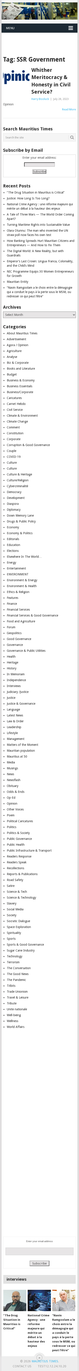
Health (11, 656)
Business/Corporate (20, 392)
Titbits (11, 985)
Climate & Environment (22, 415)
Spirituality (14, 933)
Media (11, 762)
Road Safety (15, 880)
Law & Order (15, 721)
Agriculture (14, 351)
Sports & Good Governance (25, 944)
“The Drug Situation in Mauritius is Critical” (36, 192)
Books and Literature (21, 368)
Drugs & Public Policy (21, 521)
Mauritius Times (45, 1361)
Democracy (14, 492)
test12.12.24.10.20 (52, 1366)
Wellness (12, 1021)
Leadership (14, 727)
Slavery (11, 903)
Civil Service (15, 409)
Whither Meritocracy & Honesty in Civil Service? (51, 81)
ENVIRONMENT (18, 574)
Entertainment (16, 568)
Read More (69, 109)
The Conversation (19, 968)
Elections (13, 550)
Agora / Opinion (17, 345)
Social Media (15, 909)
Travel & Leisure (17, 997)
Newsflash (13, 780)
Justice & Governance (21, 703)
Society (11, 915)
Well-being (14, 1015)
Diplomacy (14, 509)
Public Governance (19, 838)
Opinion (12, 803)
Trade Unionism (17, 991)
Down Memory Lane (20, 515)
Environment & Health (22, 586)
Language (13, 709)
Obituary (12, 786)
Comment (13, 427)
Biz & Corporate (18, 362)
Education (13, 545)
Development (16, 498)
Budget (12, 374)
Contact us (22, 1366)
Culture (12, 462)
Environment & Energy (22, 580)
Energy (11, 562)
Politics (11, 827)
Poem (10, 815)
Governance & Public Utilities (26, 650)
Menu (10, 28)
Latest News (15, 715)
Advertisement (16, 339)
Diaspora (13, 503)
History (11, 668)
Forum (11, 627)
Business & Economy (21, 380)
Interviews (14, 686)
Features (12, 598)
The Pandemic (16, 980)
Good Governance (19, 639)
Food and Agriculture (21, 621)
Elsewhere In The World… (24, 556)
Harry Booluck (40, 99)
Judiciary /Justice (18, 692)
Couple (11, 451)
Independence (16, 680)
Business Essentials (19, 386)
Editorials (13, 539)
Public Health (16, 844)
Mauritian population (21, 750)
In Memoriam (16, 674)
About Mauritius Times (22, 333)
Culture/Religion (18, 480)
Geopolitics (14, 633)
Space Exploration (19, 927)
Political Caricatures (20, 821)
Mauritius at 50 (17, 756)
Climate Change (17, 421)
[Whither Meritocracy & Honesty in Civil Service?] (16, 77)
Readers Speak (17, 862)
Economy (13, 527)
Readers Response (19, 856)
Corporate (13, 439)
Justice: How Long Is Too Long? (28, 198)
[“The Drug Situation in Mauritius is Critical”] (14, 1300)
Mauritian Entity (17, 281)
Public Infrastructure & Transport (29, 850)
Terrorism (13, 962)
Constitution (15, 433)
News (10, 774)
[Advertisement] (40, 38)
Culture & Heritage (19, 474)
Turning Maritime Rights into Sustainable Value (38, 224)
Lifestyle (12, 733)
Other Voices (15, 809)
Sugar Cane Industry (21, 950)
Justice (11, 697)
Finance (12, 603)
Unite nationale (17, 1009)
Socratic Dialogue (18, 921)
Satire (10, 886)
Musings (12, 768)
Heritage (12, 662)
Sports (11, 938)
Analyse (12, 357)
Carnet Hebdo (16, 404)
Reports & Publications (22, 874)
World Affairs (15, 1027)
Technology (14, 956)
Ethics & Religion (18, 592)
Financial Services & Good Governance (32, 615)
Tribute (11, 1003)
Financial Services (18, 609)
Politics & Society (18, 833)
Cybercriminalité (17, 486)
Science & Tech (17, 891)
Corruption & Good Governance (28, 445)
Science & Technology (21, 897)
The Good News (18, 974)
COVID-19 (14, 456)
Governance (15, 645)
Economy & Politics (19, 533)
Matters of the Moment (22, 744)
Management (15, 739)
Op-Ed (11, 797)
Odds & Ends (15, 791)
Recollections (15, 868)
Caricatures (14, 398)
